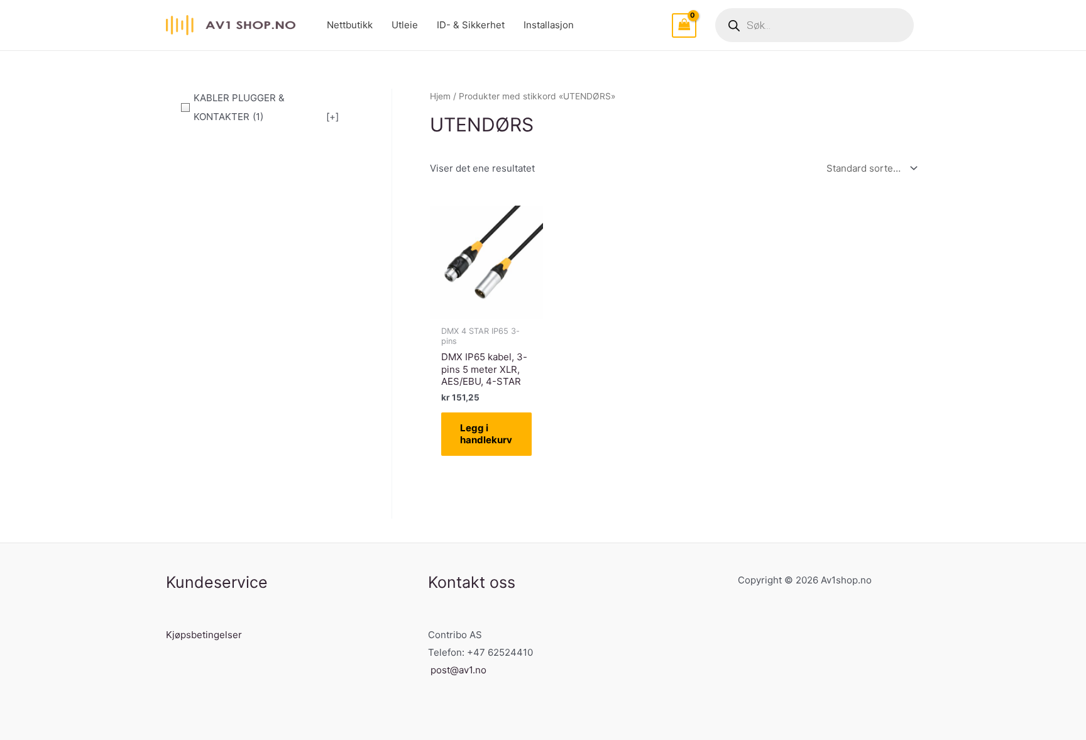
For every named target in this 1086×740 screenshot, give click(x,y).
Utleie (405, 25)
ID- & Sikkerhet (471, 25)
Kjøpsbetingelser (204, 635)
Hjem (440, 96)
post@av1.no (458, 670)
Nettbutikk (350, 25)
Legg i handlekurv (486, 434)
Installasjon (549, 25)
